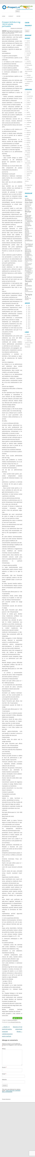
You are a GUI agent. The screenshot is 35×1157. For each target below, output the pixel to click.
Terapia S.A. (28, 295)
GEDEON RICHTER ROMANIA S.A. (28, 232)
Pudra (28, 138)
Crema (28, 100)
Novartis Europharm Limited (28, 254)
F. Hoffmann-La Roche (29, 228)
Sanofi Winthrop (27, 275)
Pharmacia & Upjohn (28, 265)
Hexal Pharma (27, 238)
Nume (4, 1067)
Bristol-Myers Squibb (28, 218)
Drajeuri (28, 102)
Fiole (28, 106)
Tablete (28, 175)
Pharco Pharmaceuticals (28, 263)
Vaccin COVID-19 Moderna (27, 43)
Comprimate (30, 96)
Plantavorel (27, 267)
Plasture (29, 132)
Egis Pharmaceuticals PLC (28, 220)
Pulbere (28, 140)
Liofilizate (29, 122)
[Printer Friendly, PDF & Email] (17, 1018)
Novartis (28, 251)
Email (4, 1074)
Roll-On (28, 142)
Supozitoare (30, 171)
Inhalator (29, 120)
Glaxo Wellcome (28, 235)
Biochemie (27, 210)
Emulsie (28, 104)
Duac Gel (29, 53)
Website (4, 1079)
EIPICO (29, 221)
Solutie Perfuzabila (12, 1020)
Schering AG (29, 279)
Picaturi (28, 130)
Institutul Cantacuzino (29, 243)
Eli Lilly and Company (29, 223)
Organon (27, 261)
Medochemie (28, 249)
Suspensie (29, 173)
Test (28, 177)
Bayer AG (27, 206)
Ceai (28, 94)
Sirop (28, 144)
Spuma (28, 167)
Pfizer (31, 261)
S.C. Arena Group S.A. (28, 270)
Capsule (28, 92)
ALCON (27, 198)
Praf (28, 136)
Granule (28, 114)
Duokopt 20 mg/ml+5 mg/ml (28, 83)
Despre (18, 16)
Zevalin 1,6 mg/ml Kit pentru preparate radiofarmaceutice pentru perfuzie (7, 1031)
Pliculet (28, 134)
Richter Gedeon (29, 268)
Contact (10, 16)
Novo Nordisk (28, 256)
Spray (28, 165)
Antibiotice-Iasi (29, 201)
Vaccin (28, 189)
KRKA (30, 246)
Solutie (28, 146)
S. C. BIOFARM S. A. (29, 271)
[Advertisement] (5, 1131)
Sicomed (28, 282)
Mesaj (3, 1048)
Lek (26, 248)
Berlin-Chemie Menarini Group (28, 208)
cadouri (28, 338)
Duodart (29, 75)
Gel (27, 110)
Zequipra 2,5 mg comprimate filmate (17, 1029)
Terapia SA (28, 298)
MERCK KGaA (28, 250)
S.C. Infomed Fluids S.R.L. (14, 1022)
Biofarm (28, 212)
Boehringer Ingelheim (28, 216)
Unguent (29, 187)
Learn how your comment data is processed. (11, 1091)
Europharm (28, 226)
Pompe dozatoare (6, 1099)
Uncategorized (28, 185)
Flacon (28, 108)
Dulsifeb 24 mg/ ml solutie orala (28, 71)
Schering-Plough (27, 277)
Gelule (28, 112)
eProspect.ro (26, 6)
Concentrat (29, 98)
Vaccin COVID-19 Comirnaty (27, 49)
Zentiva (27, 299)
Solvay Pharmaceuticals (29, 292)
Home (3, 16)
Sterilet (28, 169)
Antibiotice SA (28, 205)
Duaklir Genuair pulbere (27, 57)
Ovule (28, 124)
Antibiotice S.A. (28, 204)
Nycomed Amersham (28, 259)
